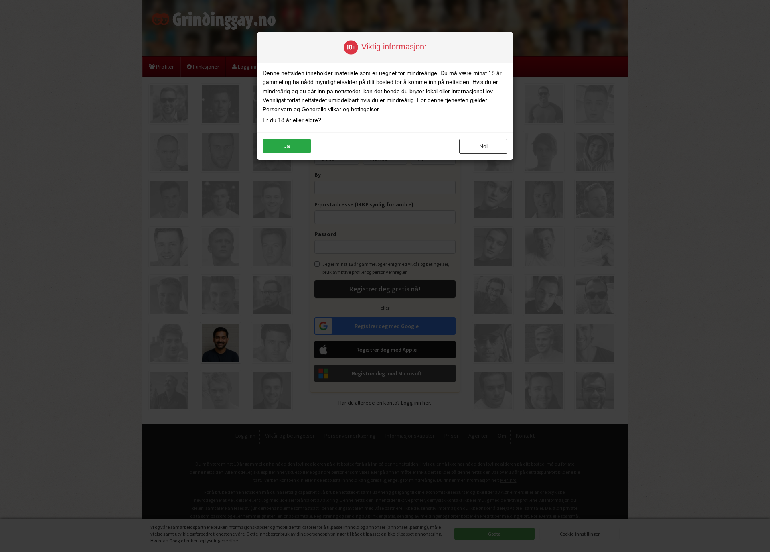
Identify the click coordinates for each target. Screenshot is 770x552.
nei (483, 146)
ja (287, 146)
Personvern (277, 109)
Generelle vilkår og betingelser (340, 109)
